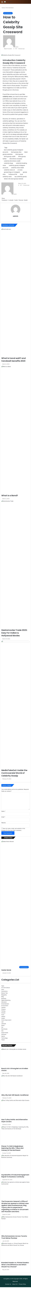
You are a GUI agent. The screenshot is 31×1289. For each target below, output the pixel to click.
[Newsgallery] (8, 2)
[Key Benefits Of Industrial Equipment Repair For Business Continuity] (15, 1164)
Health (3, 1018)
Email (3, 817)
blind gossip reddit (9, 156)
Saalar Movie (6, 970)
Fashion (3, 1007)
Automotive (4, 991)
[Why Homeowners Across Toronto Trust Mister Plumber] (15, 1225)
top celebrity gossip (21, 176)
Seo (2, 1030)
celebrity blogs (8, 163)
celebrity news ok (9, 170)
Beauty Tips (4, 993)
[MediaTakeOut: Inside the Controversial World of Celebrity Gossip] (15, 704)
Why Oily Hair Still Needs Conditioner (15, 1095)
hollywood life (13, 174)
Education (4, 1002)
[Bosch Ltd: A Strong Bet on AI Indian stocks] (15, 1058)
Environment (4, 1005)
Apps (2, 985)
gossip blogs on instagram (12, 172)
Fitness (3, 1012)
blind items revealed (16, 159)
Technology (4, 1038)
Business (3, 998)
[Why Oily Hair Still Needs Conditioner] (15, 1084)
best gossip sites (16, 152)
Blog (2, 996)
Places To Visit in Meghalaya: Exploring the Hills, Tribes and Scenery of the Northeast (12, 1148)
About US (14, 1284)
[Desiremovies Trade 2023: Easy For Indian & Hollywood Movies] (15, 564)
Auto (2, 989)
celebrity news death (17, 167)
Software (3, 1034)
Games (3, 1016)
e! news (20, 170)
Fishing (3, 1011)
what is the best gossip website (13, 179)
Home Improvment (6, 1020)
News (2, 1025)
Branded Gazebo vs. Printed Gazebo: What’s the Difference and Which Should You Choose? (15, 1265)
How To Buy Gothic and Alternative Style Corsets (14, 1121)
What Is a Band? (9, 495)
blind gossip (19, 154)
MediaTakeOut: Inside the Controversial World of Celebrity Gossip (14, 773)
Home (3, 7)
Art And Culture (5, 987)
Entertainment (10, 7)
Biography (4, 994)
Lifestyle (3, 1023)
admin (16, 47)
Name (3, 811)
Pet (2, 1027)
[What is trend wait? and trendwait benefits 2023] (15, 292)
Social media (4, 1032)
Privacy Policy (22, 1284)
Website (3, 822)
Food (2, 1014)
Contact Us (8, 1284)
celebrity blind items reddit (12, 161)
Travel (3, 1039)
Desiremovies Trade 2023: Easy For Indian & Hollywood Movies (14, 633)
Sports (3, 1036)
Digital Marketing (5, 1000)
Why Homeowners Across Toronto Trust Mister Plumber (14, 1237)
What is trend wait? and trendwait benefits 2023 (13, 359)
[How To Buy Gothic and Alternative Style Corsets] (15, 1109)
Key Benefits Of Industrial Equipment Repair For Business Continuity (15, 1176)
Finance (3, 1009)
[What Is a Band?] (15, 430)
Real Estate (4, 1029)
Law (2, 1021)
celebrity (5, 121)
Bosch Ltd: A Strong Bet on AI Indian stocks (14, 1069)
